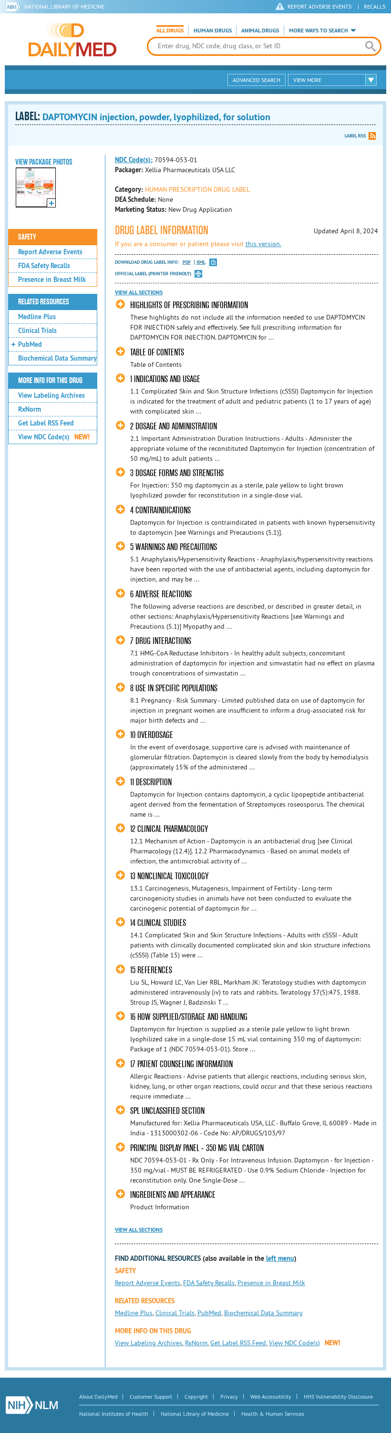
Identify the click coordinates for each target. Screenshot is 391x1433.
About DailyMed (98, 1396)
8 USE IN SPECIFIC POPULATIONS (173, 688)
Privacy (229, 1396)
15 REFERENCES (151, 970)
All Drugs (170, 30)
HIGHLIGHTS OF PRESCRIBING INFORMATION (189, 305)
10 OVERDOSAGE (151, 734)
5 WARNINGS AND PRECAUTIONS (173, 546)
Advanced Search (256, 79)
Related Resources (43, 302)
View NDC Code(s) (54, 437)
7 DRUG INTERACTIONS (160, 640)
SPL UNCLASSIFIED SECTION (167, 1110)
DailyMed (72, 39)
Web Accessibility (270, 1396)
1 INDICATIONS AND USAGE (165, 379)
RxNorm (29, 409)
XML (201, 262)
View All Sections (139, 292)
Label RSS (355, 136)
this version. (263, 243)
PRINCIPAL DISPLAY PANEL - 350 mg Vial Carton (197, 1147)
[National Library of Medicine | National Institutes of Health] (32, 1405)
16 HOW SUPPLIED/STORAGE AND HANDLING (188, 1016)
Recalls (374, 6)
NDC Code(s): (134, 160)
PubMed (30, 344)
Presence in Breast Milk (52, 279)
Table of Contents (157, 352)
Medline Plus (37, 316)
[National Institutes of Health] (15, 6)
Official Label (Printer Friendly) (153, 273)
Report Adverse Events (50, 252)
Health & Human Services (272, 1413)
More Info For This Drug (50, 380)
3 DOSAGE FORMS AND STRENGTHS (177, 472)
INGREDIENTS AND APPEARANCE (173, 1194)
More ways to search (318, 30)
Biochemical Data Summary (57, 358)
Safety (27, 237)
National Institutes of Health (113, 1413)
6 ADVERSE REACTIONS (161, 594)
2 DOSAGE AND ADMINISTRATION (173, 426)
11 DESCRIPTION (151, 782)
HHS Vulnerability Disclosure (338, 1396)
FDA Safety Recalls (44, 265)
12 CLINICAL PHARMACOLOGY (169, 828)
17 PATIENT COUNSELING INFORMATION (181, 1064)
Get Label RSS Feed (46, 423)
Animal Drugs (260, 30)
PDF (187, 262)
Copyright (196, 1396)
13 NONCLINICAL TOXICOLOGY (169, 876)
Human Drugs (213, 30)
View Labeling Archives (51, 395)
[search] (370, 46)
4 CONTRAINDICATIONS (160, 510)
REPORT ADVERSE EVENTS (319, 6)
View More (307, 79)
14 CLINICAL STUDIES (158, 922)
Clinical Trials (37, 330)
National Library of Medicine (64, 6)
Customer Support (151, 1396)
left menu (280, 1258)
